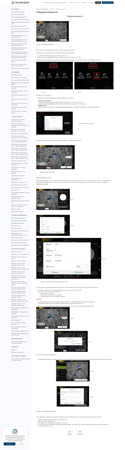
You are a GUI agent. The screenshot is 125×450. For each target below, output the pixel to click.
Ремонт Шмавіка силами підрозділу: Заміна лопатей (18, 292)
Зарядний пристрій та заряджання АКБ (17, 197)
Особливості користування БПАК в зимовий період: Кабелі (19, 149)
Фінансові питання (17, 338)
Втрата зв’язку (16, 209)
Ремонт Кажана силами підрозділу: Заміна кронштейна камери (19, 283)
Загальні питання (16, 116)
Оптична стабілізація (18, 352)
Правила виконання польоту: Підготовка (19, 91)
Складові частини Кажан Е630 (20, 28)
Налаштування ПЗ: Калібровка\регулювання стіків (19, 234)
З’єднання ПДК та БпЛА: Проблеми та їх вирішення (18, 130)
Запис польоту (16, 225)
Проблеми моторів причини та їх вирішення (20, 316)
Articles (52, 9)
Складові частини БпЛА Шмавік (20, 80)
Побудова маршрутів (18, 223)
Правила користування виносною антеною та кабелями (19, 136)
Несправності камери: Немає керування (19, 312)
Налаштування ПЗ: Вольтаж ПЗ (20, 231)
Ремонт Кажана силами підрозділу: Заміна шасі (18, 272)
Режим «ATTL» (16, 190)
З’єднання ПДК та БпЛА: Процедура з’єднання (18, 120)
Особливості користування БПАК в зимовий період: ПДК (19, 145)
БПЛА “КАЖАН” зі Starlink (18, 356)
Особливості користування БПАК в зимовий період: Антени (19, 153)
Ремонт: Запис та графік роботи (20, 254)
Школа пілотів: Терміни (18, 175)
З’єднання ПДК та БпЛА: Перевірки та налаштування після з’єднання (20, 125)
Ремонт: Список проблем (19, 261)
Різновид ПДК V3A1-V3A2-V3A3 (20, 240)
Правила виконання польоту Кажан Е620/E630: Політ (19, 48)
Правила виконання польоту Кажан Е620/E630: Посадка (19, 56)
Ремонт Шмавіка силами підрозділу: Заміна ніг (18, 296)
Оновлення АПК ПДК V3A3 (19, 242)
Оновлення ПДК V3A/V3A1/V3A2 (20, 245)
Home (37, 9)
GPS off (14, 349)
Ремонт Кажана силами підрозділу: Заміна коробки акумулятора (18, 277)
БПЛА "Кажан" (15, 9)
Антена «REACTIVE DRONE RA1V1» (18, 61)
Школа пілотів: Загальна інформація (18, 168)
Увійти (98, 2)
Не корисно (80, 434)
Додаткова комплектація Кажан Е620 (20, 23)
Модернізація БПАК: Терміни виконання (19, 164)
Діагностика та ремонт (18, 249)
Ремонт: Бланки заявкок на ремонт (19, 257)
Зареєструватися (107, 2)
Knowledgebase (44, 9)
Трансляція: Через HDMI (18, 218)
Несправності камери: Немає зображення (19, 308)
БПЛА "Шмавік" (15, 72)
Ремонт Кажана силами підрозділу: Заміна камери (18, 288)
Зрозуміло (9, 444)
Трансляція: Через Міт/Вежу (19, 220)
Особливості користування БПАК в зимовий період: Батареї (19, 157)
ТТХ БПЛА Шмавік (17, 75)
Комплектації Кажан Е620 (19, 17)
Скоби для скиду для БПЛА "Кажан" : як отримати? (19, 65)
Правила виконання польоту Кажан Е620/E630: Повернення (19, 52)
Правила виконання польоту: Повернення (19, 104)
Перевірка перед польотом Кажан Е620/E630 (19, 36)
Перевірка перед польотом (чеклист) (19, 87)
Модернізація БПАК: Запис (19, 160)
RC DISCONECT (16, 320)
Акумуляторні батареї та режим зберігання (20, 193)
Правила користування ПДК (19, 133)
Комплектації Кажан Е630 (19, 26)
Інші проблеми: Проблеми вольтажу (18, 323)
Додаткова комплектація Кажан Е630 (20, 32)
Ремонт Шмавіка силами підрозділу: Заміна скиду (18, 304)
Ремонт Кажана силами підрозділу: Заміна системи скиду (20, 268)
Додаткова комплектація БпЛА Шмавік (20, 83)
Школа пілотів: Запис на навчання (18, 172)
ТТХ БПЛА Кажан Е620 (18, 12)
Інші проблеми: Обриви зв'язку (20, 331)
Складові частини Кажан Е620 (20, 19)
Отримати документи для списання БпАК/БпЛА (18, 342)
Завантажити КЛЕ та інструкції (20, 187)
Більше (21, 444)
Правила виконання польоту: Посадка (19, 108)
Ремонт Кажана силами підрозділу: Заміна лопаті (18, 264)
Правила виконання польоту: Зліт (19, 95)
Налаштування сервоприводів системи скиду (19, 334)
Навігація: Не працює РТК (19, 182)
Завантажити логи (17, 228)
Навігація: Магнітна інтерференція (17, 179)
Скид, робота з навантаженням (20, 68)
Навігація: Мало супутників (19, 185)
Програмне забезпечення (19, 215)
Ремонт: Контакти (17, 251)
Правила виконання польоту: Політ (19, 99)
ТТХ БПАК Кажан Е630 (18, 14)
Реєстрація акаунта (17, 211)
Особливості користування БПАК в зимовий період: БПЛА (19, 141)
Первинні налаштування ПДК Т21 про (20, 201)
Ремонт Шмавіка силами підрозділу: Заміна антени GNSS (19, 300)
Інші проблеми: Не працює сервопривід (18, 327)
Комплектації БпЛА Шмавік (19, 77)
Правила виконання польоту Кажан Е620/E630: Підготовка (19, 40)
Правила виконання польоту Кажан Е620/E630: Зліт (19, 44)
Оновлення (14, 347)
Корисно (70, 434)
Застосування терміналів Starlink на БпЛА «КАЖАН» (20, 359)
